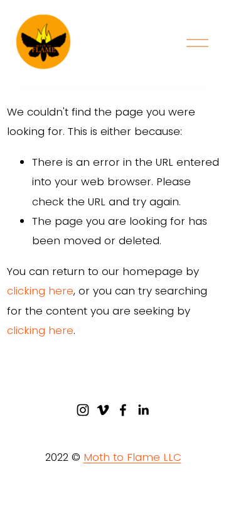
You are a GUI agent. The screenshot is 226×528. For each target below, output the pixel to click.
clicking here (40, 290)
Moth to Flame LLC (132, 457)
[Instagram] (83, 410)
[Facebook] (123, 410)
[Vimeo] (103, 410)
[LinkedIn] (143, 410)
